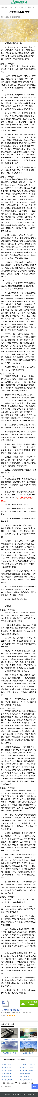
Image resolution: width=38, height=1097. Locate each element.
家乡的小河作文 (7, 1070)
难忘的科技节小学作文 (27, 1064)
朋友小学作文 (6, 1073)
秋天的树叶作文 (7, 1080)
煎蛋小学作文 (6, 1076)
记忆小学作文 (24, 1076)
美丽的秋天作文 (25, 1073)
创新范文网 (16, 1094)
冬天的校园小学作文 (27, 1070)
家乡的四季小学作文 (27, 1067)
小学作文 (31, 7)
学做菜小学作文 (7, 1064)
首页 (11, 7)
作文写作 (20, 7)
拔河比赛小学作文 (27, 1083)
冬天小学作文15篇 (26, 1080)
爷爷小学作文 (10, 1083)
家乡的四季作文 (7, 1067)
